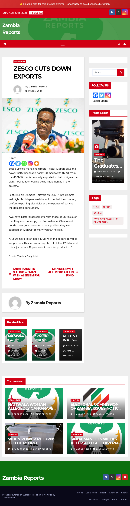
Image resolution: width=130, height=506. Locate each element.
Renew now (72, 3)
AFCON (106, 207)
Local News (19, 62)
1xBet (96, 207)
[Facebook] (12, 163)
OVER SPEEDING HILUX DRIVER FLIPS (106, 221)
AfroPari (98, 213)
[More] (36, 163)
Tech (114, 499)
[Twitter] (18, 163)
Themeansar (8, 497)
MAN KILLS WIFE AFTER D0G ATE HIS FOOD (61, 272)
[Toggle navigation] (62, 43)
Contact (124, 499)
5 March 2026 (105, 171)
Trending (110, 155)
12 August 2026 (82, 414)
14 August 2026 (20, 414)
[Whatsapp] (24, 163)
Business (93, 499)
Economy (113, 492)
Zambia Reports (38, 86)
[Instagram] (30, 163)
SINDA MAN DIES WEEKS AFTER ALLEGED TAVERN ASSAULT (94, 443)
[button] (119, 43)
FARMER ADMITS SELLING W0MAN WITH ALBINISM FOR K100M (26, 273)
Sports (124, 492)
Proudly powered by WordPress (18, 494)
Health (103, 492)
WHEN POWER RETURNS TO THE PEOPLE (31, 441)
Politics (75, 400)
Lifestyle (105, 499)
